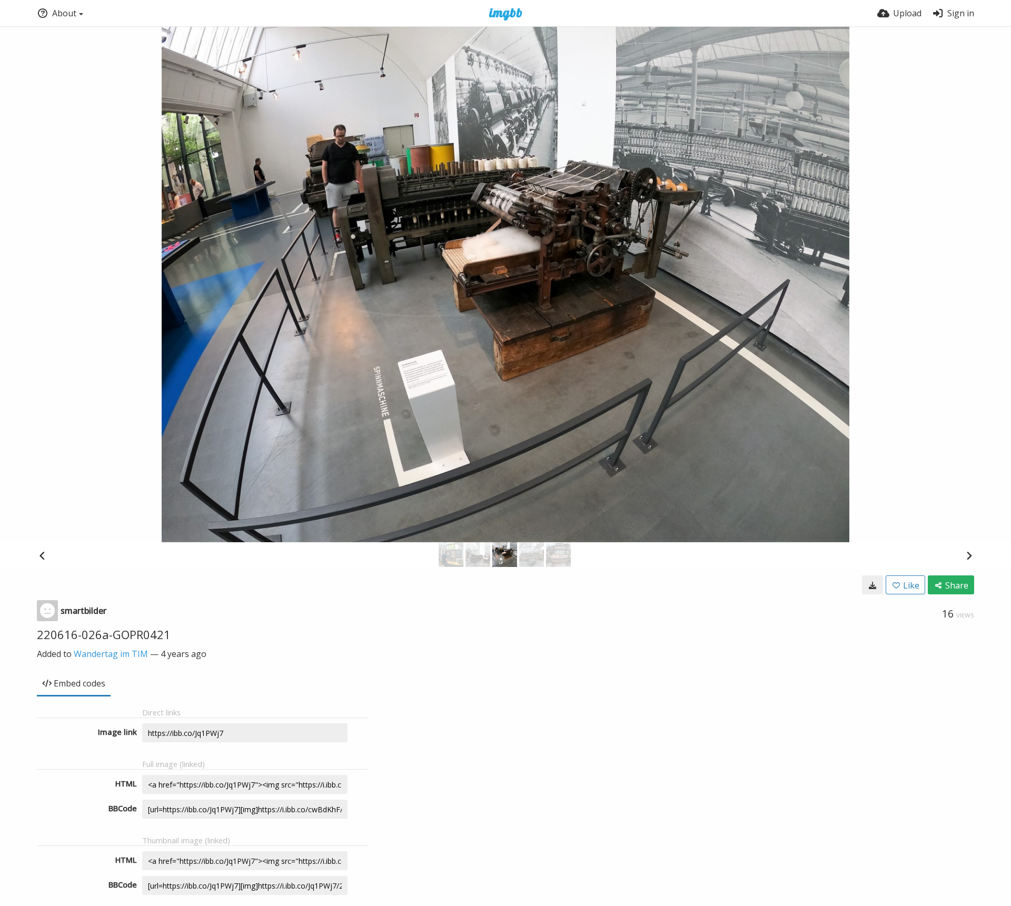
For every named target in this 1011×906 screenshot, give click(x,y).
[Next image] (968, 555)
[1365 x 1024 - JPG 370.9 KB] (872, 584)
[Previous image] (42, 555)
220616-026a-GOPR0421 (104, 634)
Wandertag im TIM (111, 654)
